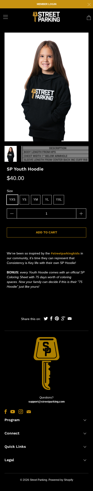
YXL (59, 199)
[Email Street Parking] (29, 411)
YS (24, 199)
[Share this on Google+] (63, 318)
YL (47, 199)
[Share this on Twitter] (46, 318)
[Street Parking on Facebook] (6, 411)
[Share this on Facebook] (51, 318)
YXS (12, 199)
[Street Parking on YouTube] (12, 411)
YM (35, 199)
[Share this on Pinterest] (57, 318)
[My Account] (4, 16)
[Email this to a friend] (69, 318)
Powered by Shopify (61, 480)
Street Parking (38, 480)
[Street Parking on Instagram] (21, 411)
